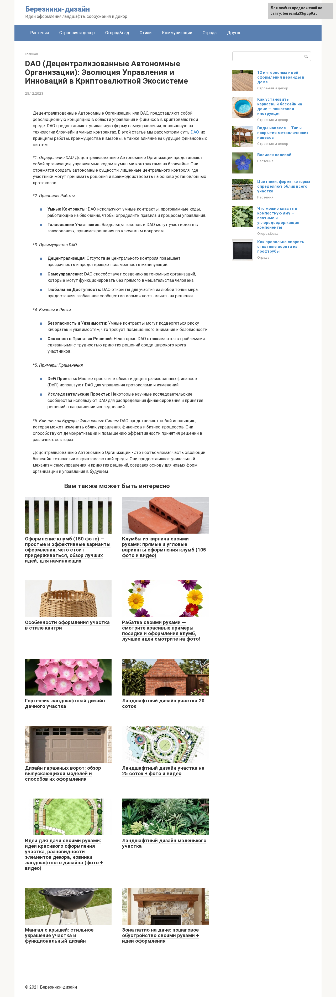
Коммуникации (177, 32)
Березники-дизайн (57, 9)
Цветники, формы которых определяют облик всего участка (283, 186)
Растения (39, 32)
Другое (234, 32)
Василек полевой (274, 154)
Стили (145, 32)
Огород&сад (117, 32)
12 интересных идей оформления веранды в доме (280, 77)
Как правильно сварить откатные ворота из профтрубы (280, 246)
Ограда (210, 32)
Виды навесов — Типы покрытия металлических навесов (282, 133)
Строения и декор (77, 32)
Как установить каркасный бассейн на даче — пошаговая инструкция (279, 106)
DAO (195, 132)
